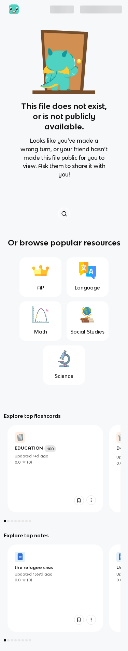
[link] (55, 468)
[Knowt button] (64, 214)
